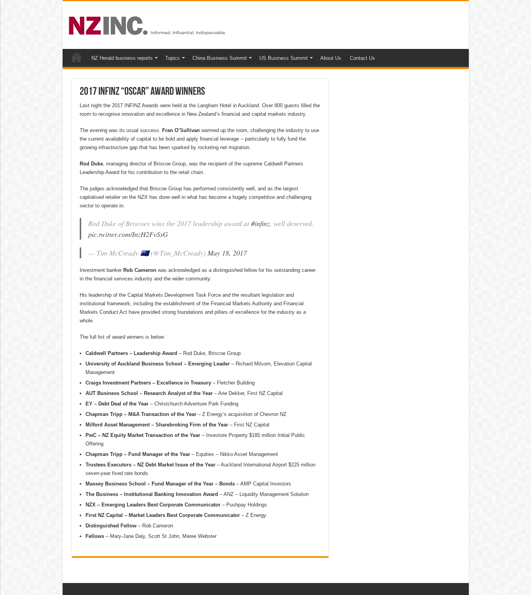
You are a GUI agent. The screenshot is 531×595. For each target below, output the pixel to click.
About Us (330, 58)
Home (76, 57)
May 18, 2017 (227, 252)
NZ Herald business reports (122, 58)
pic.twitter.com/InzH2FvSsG (128, 234)
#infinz (260, 223)
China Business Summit (219, 58)
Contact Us (362, 58)
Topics (172, 58)
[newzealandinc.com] (148, 24)
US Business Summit (283, 58)
